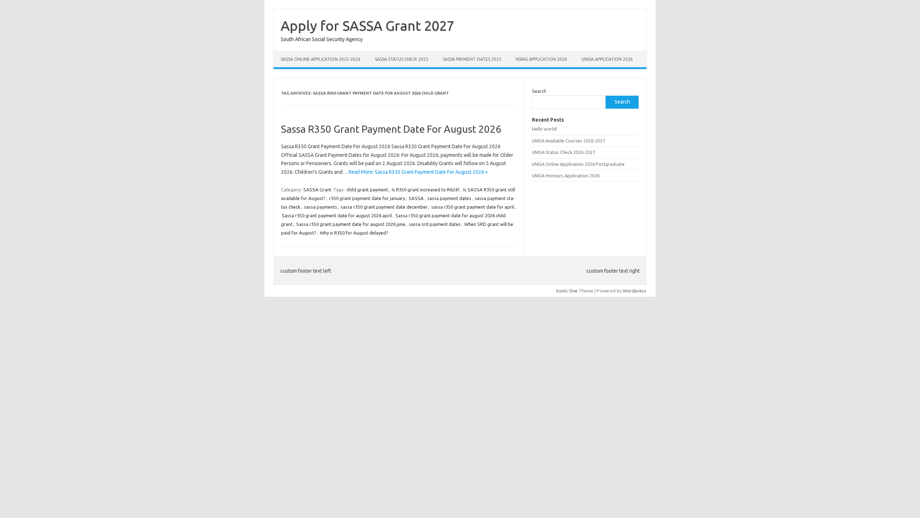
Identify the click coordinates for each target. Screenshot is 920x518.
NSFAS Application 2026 (541, 59)
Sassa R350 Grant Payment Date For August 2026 (391, 129)
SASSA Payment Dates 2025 (472, 59)
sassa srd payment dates (435, 224)
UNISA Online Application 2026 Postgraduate (578, 164)
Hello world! (544, 128)
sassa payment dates (449, 198)
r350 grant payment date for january (367, 198)
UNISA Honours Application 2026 (565, 175)
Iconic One (567, 290)
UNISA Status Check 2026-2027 (563, 152)
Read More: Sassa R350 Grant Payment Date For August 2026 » (418, 172)
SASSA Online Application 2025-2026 (320, 59)
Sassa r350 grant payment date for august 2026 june (350, 224)
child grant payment (367, 189)
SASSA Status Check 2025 (401, 59)
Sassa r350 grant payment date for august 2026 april (337, 215)
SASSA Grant (317, 189)
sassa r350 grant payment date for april (472, 206)
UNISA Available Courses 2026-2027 (568, 140)
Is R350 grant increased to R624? (426, 189)
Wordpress (634, 290)
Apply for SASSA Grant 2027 (367, 25)
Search (539, 91)
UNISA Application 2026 (607, 59)
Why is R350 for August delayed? (354, 232)
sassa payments (320, 206)
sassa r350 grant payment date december (384, 206)
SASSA (416, 198)
